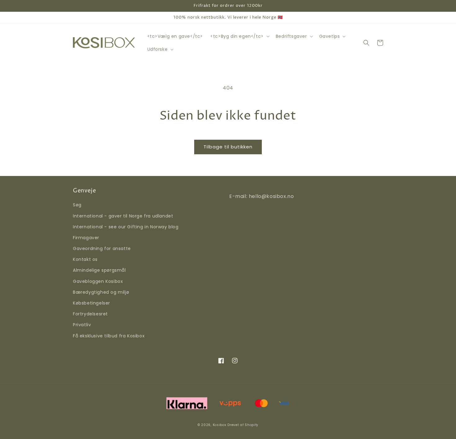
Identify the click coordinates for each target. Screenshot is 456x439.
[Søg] (366, 43)
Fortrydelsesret (90, 314)
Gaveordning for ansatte (102, 248)
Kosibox (219, 425)
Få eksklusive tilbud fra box (109, 336)
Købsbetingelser (91, 303)
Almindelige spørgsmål (99, 270)
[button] (239, 36)
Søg (77, 205)
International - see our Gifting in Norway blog (126, 227)
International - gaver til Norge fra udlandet (123, 216)
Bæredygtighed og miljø (101, 292)
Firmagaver (86, 238)
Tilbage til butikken (228, 146)
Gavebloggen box (98, 281)
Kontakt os (85, 259)
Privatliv (82, 325)
